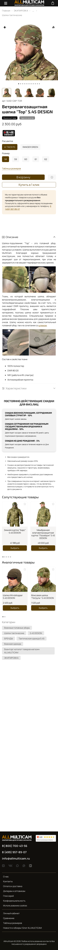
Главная (6, 10)
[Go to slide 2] (20, 83)
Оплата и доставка (12, 886)
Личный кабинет (11, 913)
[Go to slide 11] (37, 83)
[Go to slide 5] (26, 83)
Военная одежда (12, 643)
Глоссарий (8, 895)
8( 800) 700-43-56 (14, 846)
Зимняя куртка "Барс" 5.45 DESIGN (15, 531)
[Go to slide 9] (33, 83)
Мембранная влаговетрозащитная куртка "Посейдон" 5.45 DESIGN (43, 534)
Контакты (8, 881)
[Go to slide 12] (39, 83)
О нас (6, 876)
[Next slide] (54, 92)
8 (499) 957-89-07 (14, 852)
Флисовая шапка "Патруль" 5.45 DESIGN (42, 596)
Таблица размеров (12, 923)
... (33, 10)
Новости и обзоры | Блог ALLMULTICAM (22, 927)
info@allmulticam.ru (16, 858)
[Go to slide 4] (24, 83)
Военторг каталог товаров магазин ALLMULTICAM (22, 651)
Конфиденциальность (14, 900)
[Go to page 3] (6, 556)
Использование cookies (15, 905)
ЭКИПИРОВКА (21, 10)
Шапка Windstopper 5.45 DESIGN (13, 596)
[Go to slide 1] (18, 83)
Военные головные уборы (17, 627)
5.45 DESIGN (36, 633)
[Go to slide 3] (22, 83)
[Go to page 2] (4, 556)
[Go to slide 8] (31, 83)
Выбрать (15, 548)
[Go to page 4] (8, 556)
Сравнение (8, 918)
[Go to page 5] (10, 556)
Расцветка (7, 141)
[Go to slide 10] (35, 83)
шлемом (43, 325)
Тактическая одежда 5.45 (31, 638)
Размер (6, 153)
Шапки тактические (12, 15)
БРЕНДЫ (8, 638)
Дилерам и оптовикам (14, 891)
